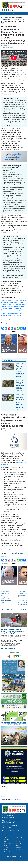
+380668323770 (9, 828)
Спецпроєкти (7, 851)
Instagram (16, 156)
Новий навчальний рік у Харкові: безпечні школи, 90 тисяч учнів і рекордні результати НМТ (20, 402)
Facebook (18, 154)
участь (13, 555)
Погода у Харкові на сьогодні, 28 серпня (13, 300)
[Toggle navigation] (14, 13)
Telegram (8, 156)
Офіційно (6, 847)
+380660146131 (9, 816)
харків (3, 325)
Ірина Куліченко (9, 429)
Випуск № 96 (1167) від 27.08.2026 (14, 691)
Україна (5, 837)
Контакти (19, 849)
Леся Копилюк (9, 47)
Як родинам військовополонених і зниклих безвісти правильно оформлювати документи (12, 644)
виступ (7, 553)
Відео (5, 17)
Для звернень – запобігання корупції (20, 839)
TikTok (15, 160)
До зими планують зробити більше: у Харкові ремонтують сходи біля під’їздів (20, 370)
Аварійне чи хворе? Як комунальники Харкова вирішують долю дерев (20, 386)
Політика (6, 839)
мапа (23, 323)
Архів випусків (22, 609)
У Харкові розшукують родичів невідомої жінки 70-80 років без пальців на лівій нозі (6, 596)
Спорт (11, 550)
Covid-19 (5, 841)
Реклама (18, 847)
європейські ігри (17, 553)
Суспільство (7, 843)
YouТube (8, 160)
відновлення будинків (13, 323)
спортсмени (5, 555)
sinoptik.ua (18, 799)
